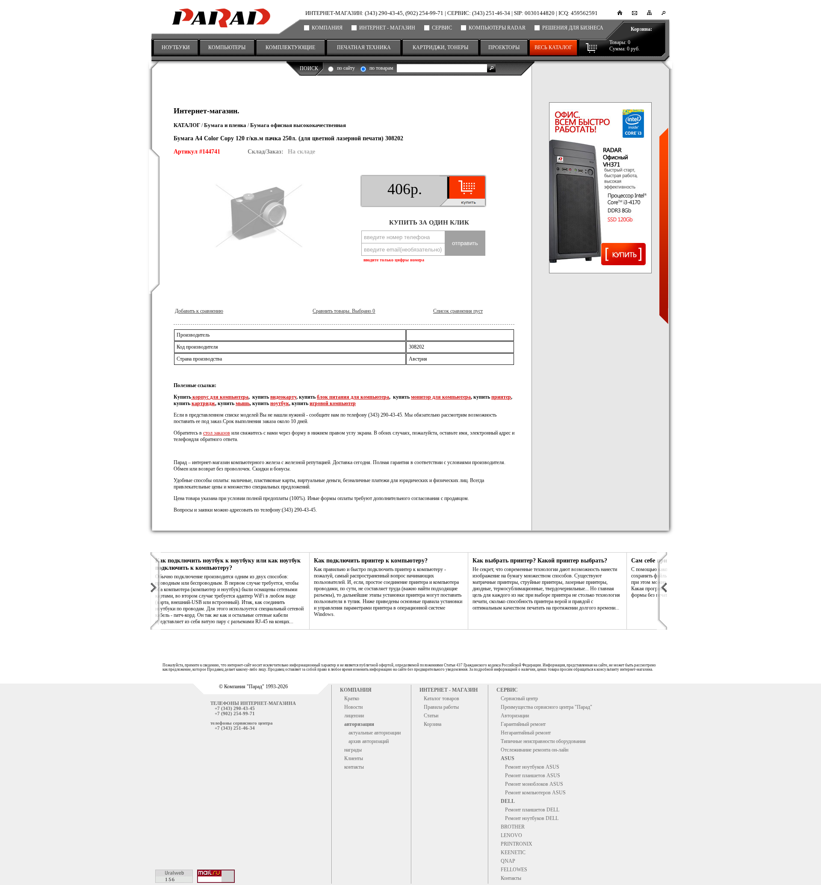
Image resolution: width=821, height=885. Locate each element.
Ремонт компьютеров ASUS (535, 793)
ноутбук (279, 403)
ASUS (507, 758)
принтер (501, 397)
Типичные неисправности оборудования (543, 741)
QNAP (508, 861)
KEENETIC (513, 852)
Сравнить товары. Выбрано (344, 311)
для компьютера (229, 397)
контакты (354, 767)
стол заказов (216, 433)
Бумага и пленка (225, 125)
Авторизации (515, 716)
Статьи (431, 716)
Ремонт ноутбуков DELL (531, 818)
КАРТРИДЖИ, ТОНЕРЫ (440, 47)
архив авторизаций (368, 741)
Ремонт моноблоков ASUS (534, 784)
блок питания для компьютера (353, 397)
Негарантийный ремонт (526, 733)
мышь (243, 403)
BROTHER (513, 827)
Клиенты (353, 758)
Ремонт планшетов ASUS (532, 775)
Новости (353, 707)
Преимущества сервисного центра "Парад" (546, 707)
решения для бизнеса (572, 28)
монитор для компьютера (441, 397)
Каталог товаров (441, 698)
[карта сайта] (649, 13)
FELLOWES (514, 870)
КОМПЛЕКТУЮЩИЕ (290, 47)
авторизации (359, 724)
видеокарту (283, 397)
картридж (203, 403)
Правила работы (441, 707)
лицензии (354, 716)
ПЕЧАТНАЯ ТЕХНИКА (364, 47)
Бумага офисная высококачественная (298, 125)
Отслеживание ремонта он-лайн (534, 750)
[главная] (619, 13)
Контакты (511, 878)
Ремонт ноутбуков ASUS (532, 767)
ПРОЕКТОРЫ (504, 47)
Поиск (309, 68)
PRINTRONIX (516, 844)
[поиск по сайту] (663, 13)
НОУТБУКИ (176, 47)
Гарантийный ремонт (523, 724)
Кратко (351, 698)
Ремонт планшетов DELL (532, 810)
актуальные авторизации (374, 733)
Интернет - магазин (387, 28)
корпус (200, 397)
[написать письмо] (634, 13)
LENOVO (511, 835)
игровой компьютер (333, 403)
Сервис (442, 28)
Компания (327, 28)
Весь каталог (553, 47)
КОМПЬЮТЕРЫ (226, 47)
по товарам (381, 68)
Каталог (187, 125)
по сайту (346, 68)
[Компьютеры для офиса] (600, 187)
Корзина (432, 724)
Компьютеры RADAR (497, 28)
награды (353, 750)
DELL (508, 801)
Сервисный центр (519, 698)
